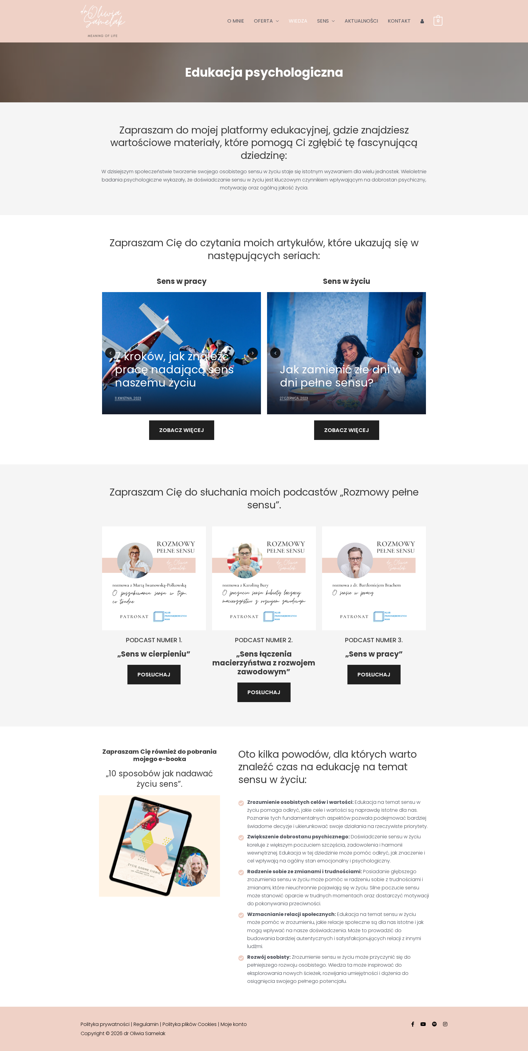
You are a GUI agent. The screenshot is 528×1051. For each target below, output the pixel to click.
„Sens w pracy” (374, 654)
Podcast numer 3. (374, 640)
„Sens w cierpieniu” (153, 654)
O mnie (235, 20)
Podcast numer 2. (264, 640)
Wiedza (298, 20)
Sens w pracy (182, 281)
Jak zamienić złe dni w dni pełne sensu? (341, 376)
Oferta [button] (263, 20)
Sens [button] (323, 20)
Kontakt (399, 20)
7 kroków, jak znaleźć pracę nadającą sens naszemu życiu (174, 369)
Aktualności (361, 20)
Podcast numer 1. (154, 640)
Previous (110, 353)
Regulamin (146, 1024)
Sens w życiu (346, 281)
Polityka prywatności (105, 1024)
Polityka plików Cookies (190, 1024)
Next (253, 353)
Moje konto (234, 1024)
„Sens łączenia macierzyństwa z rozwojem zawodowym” (263, 663)
